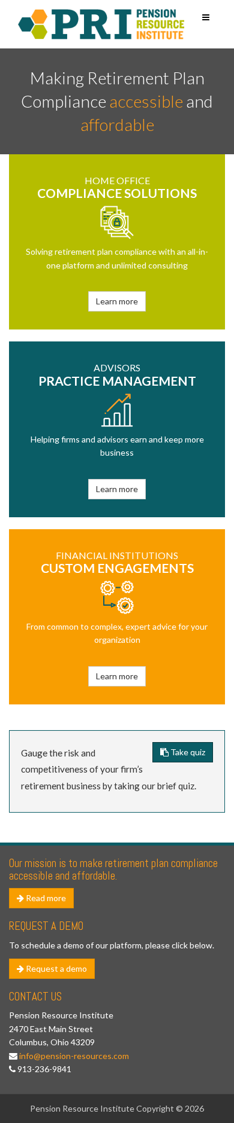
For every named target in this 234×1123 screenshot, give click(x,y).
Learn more (117, 301)
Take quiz (187, 752)
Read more (45, 898)
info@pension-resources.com (74, 1056)
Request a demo (55, 968)
